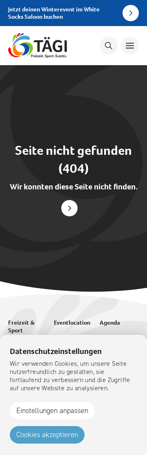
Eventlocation (72, 322)
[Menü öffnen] (130, 46)
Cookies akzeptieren (47, 435)
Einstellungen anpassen (52, 410)
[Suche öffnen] (109, 46)
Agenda (110, 322)
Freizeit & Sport (21, 326)
